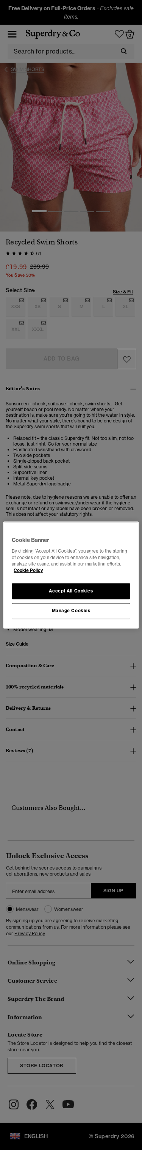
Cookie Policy (28, 570)
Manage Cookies (71, 610)
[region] (70, 575)
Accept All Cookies (71, 591)
